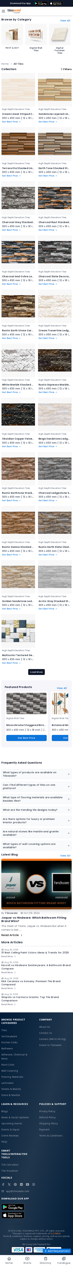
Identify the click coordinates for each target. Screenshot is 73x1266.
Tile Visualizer (9, 1170)
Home (5, 64)
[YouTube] (27, 1184)
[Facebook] (3, 1184)
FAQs (4, 1141)
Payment (44, 1129)
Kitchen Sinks (9, 1042)
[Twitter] (9, 1184)
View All (65, 20)
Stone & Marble (10, 1095)
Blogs (4, 1111)
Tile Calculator (10, 1164)
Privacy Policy (47, 1111)
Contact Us (45, 1032)
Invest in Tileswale (50, 1045)
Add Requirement (59, 1251)
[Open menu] (3, 11)
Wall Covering (9, 1070)
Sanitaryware (9, 1036)
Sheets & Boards (11, 1089)
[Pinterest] (15, 1184)
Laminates (7, 1082)
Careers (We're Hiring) (52, 1039)
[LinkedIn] (21, 1184)
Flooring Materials (12, 1076)
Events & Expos (10, 1129)
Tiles (4, 1030)
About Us (44, 1026)
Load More (36, 672)
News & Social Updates (15, 1117)
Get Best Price (26, 738)
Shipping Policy (48, 1123)
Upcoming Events (11, 1123)
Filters (67, 69)
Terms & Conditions (51, 1135)
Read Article (10, 935)
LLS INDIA (56, 1233)
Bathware (7, 1048)
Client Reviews (10, 1135)
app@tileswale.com (17, 1191)
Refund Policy (47, 1117)
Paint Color (7, 1064)
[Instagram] (33, 1184)
